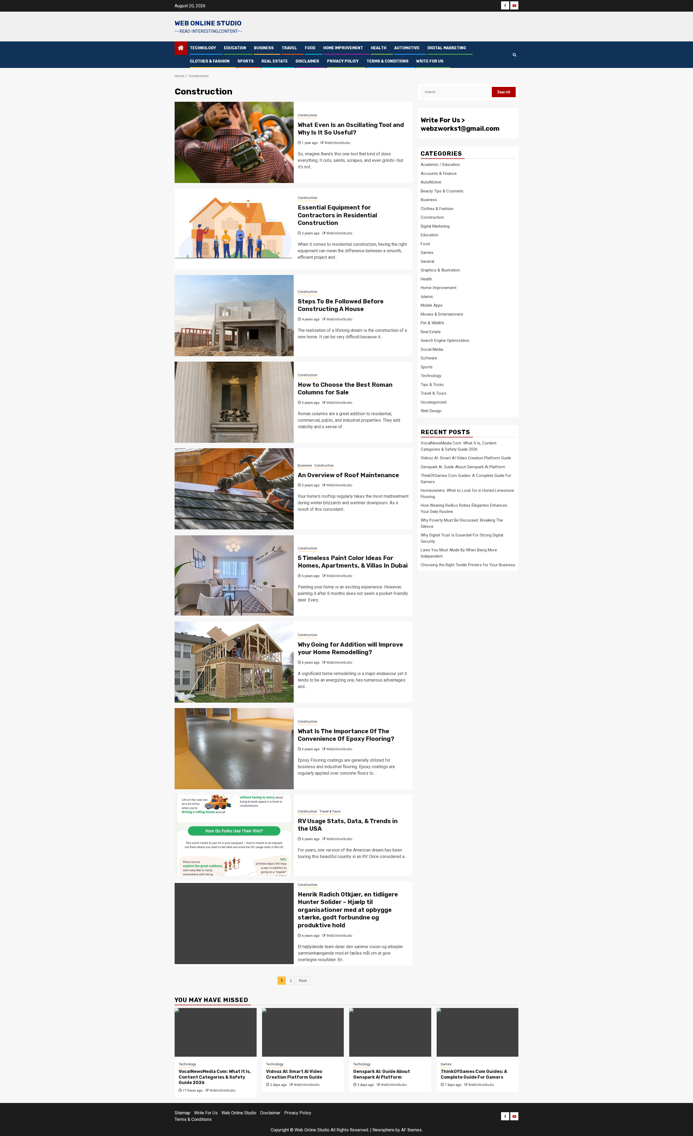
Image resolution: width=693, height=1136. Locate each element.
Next (303, 980)
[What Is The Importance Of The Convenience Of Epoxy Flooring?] (234, 748)
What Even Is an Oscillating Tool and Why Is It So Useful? (351, 128)
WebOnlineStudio (337, 143)
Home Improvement (343, 48)
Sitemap (182, 1112)
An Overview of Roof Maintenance (348, 475)
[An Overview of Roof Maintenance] (234, 488)
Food (310, 48)
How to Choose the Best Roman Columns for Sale (345, 388)
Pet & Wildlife (432, 322)
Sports (245, 61)
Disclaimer (307, 61)
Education (235, 48)
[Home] (181, 48)
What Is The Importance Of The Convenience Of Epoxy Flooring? (346, 735)
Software (429, 358)
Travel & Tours (330, 811)
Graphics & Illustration (440, 270)
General (427, 261)
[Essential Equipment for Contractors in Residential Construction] (234, 229)
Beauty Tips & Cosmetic (442, 191)
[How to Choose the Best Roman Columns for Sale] (234, 402)
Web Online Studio (208, 23)
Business (264, 48)
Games (427, 252)
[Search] (514, 55)
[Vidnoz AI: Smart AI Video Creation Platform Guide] (303, 1032)
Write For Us (429, 61)
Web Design (431, 410)
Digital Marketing (446, 48)
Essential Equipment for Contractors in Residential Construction (337, 215)
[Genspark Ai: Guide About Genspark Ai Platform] (390, 1032)
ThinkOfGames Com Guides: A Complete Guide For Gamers (474, 1074)
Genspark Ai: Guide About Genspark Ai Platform (463, 466)
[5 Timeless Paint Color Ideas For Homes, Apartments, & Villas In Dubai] (234, 575)
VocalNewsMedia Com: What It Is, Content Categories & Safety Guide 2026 (215, 1077)
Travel (289, 48)
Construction (307, 115)
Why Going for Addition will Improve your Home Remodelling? (350, 648)
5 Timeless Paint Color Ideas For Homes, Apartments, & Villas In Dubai (353, 561)
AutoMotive (407, 48)
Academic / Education (440, 164)
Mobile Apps (432, 305)
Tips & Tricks (432, 384)
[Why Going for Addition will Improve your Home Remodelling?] (234, 662)
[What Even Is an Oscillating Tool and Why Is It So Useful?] (234, 142)
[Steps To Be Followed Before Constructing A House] (234, 315)
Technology (203, 48)
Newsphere (383, 1129)
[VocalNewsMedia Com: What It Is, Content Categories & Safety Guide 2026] (216, 1032)
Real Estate (274, 61)
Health (378, 48)
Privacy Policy (343, 61)
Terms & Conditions (387, 61)
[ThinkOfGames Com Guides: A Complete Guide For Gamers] (478, 1032)
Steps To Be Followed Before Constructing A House (341, 305)
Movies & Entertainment (442, 314)
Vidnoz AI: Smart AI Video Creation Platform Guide (466, 458)
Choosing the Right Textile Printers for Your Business (468, 564)
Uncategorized (433, 402)
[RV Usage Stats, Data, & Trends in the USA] (234, 835)
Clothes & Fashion (210, 61)
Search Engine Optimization (445, 340)
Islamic (427, 296)
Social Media (432, 349)
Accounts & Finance (439, 173)
